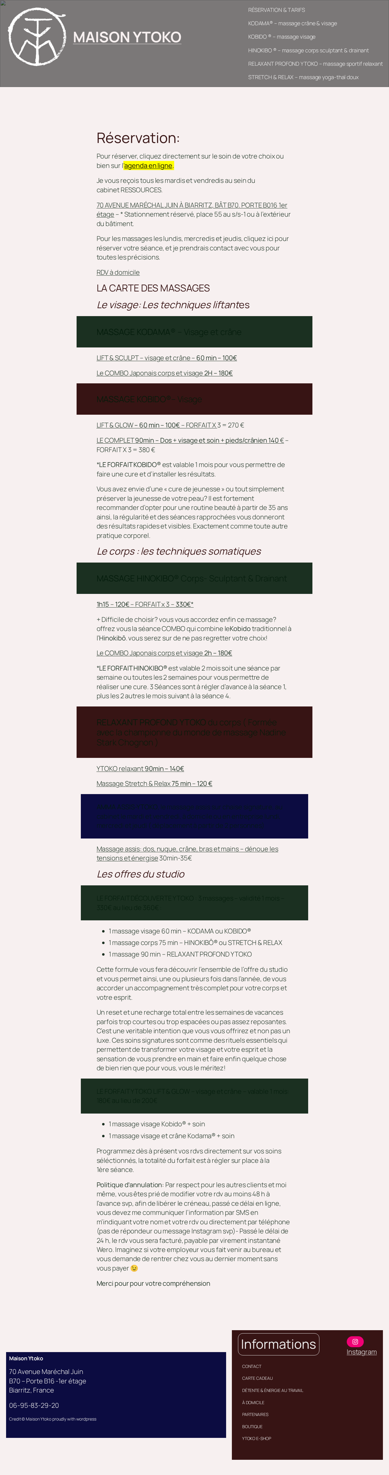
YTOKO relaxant (140, 768)
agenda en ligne (148, 165)
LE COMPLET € (190, 440)
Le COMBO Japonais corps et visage (165, 373)
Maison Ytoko (26, 1358)
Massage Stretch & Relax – (154, 783)
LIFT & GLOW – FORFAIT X (157, 425)
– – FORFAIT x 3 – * (145, 604)
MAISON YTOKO (127, 37)
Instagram (362, 1351)
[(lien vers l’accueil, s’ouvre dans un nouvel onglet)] (36, 36)
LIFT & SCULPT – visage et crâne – (167, 357)
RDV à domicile (118, 272)
